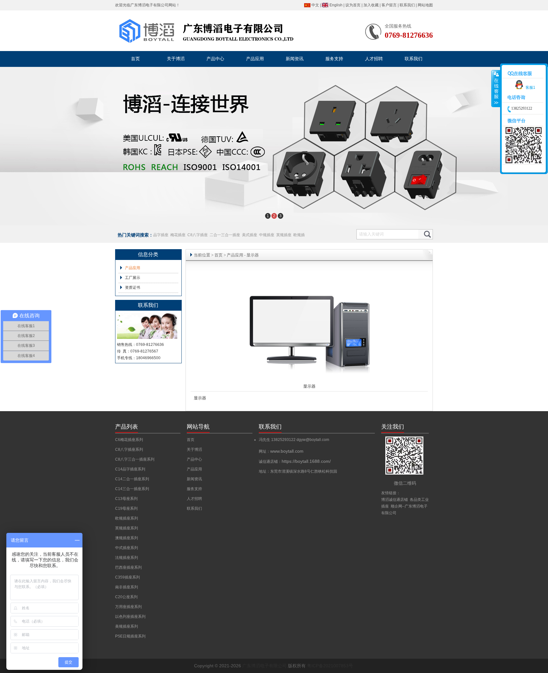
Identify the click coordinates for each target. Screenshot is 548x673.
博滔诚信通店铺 (394, 499)
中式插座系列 (126, 548)
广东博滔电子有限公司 (149, 5)
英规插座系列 (126, 528)
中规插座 (266, 235)
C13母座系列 (126, 498)
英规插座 (283, 235)
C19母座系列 (126, 508)
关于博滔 (194, 449)
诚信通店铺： (295, 461)
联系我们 (407, 5)
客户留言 (389, 5)
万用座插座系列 (128, 607)
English (335, 5)
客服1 (530, 87)
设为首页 (353, 5)
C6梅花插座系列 (129, 439)
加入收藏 (371, 5)
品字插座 (160, 235)
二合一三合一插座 (225, 235)
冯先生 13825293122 (278, 439)
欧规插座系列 (126, 518)
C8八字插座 (197, 235)
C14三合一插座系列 (132, 489)
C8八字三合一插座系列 (134, 459)
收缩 (495, 89)
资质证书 (132, 287)
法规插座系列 (126, 557)
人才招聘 (194, 498)
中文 (315, 5)
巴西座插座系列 (128, 567)
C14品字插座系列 (130, 469)
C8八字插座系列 (129, 449)
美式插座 (249, 235)
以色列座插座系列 (130, 616)
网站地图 (425, 5)
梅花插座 (178, 235)
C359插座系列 (127, 577)
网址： (281, 451)
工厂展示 (132, 277)
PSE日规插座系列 (130, 636)
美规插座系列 (126, 626)
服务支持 (194, 489)
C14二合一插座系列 (132, 479)
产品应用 (132, 268)
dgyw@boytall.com (313, 439)
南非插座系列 (126, 587)
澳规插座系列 (126, 538)
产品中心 (194, 459)
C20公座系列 (126, 597)
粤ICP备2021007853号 (330, 665)
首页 (218, 255)
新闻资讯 (194, 479)
